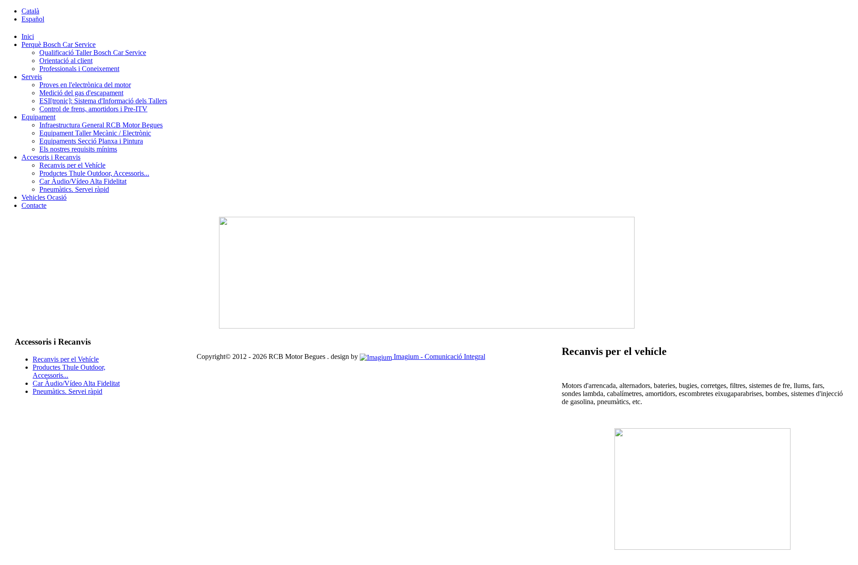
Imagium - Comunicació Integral (438, 356)
